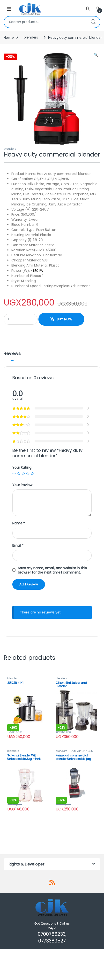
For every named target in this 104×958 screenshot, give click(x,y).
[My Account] (87, 9)
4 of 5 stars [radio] (28, 473)
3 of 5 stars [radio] (23, 473)
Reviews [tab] (12, 353)
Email (18, 545)
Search (93, 22)
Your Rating (21, 467)
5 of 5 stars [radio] (32, 473)
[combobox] (45, 22)
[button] (96, 55)
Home (9, 37)
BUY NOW (65, 319)
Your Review (22, 485)
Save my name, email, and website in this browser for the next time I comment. (52, 570)
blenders (31, 37)
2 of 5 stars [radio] (18, 473)
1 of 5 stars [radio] (14, 473)
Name (18, 523)
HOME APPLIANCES (81, 751)
